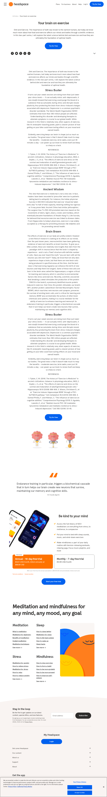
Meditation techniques (21, 644)
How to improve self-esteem (44, 676)
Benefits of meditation (21, 638)
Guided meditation (19, 641)
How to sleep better (43, 631)
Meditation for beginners (22, 635)
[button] (29, 53)
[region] (53, 787)
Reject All (80, 787)
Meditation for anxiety (21, 663)
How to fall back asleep (45, 638)
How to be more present (45, 672)
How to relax (17, 672)
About (74, 4)
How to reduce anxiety (21, 675)
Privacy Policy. (29, 722)
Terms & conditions (18, 574)
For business (65, 4)
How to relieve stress (20, 666)
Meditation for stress (20, 669)
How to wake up (42, 641)
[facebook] (12, 53)
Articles (15, 16)
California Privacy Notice (24, 786)
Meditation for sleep (44, 635)
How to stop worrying (44, 663)
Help (80, 4)
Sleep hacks (40, 644)
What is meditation (20, 631)
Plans (58, 4)
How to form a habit (43, 666)
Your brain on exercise (28, 16)
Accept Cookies (80, 793)
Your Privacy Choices (79, 782)
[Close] (103, 787)
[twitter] (16, 53)
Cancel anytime (29, 574)
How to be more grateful (45, 669)
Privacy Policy (12, 786)
